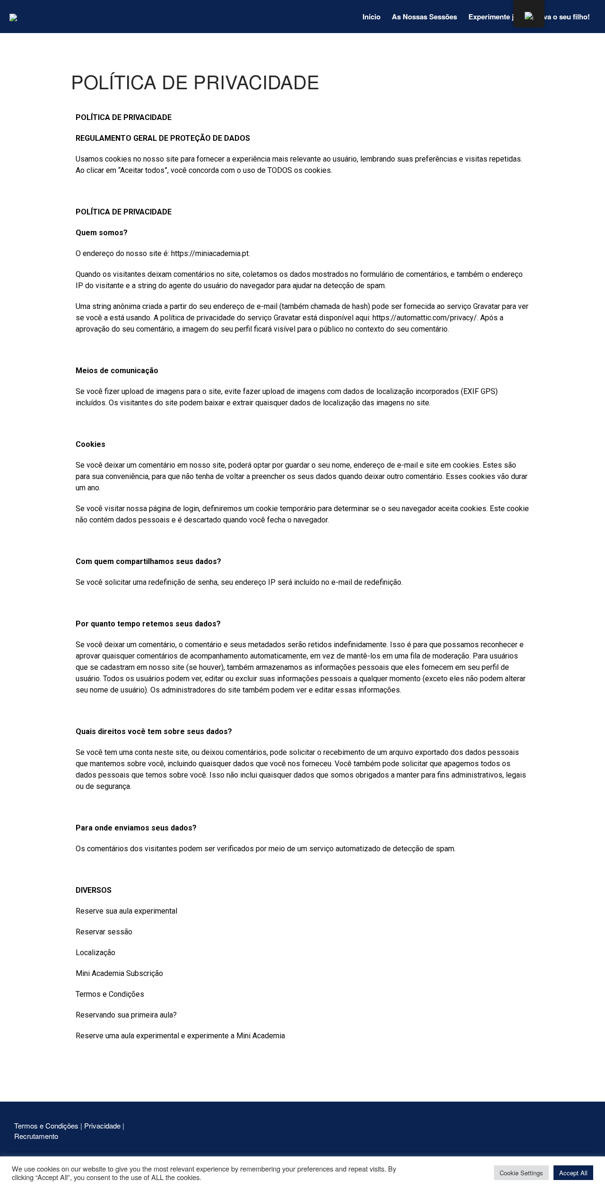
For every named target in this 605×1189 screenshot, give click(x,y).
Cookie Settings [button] (521, 1172)
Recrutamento (36, 1136)
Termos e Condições (47, 1125)
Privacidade (102, 1125)
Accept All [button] (573, 1172)
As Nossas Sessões (424, 16)
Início (371, 16)
